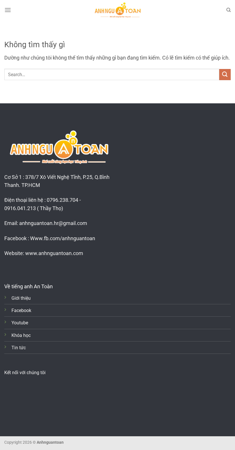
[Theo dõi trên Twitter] (26, 268)
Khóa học (21, 335)
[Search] (228, 10)
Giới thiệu (21, 298)
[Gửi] (225, 74)
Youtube (19, 322)
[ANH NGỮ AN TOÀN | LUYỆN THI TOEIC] (117, 10)
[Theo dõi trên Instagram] (17, 268)
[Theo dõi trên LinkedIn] (34, 268)
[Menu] (7, 10)
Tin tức (18, 347)
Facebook (21, 310)
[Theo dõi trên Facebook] (8, 268)
